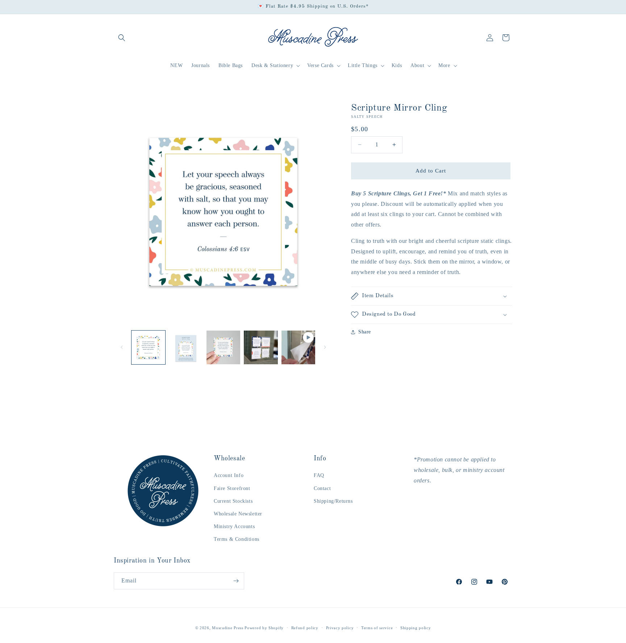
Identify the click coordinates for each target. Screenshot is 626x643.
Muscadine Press (227, 628)
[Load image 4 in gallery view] (260, 347)
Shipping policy (415, 628)
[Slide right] (325, 347)
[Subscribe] (236, 580)
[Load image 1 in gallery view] (148, 347)
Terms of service (377, 628)
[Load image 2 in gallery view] (186, 347)
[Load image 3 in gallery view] (223, 347)
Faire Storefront (232, 488)
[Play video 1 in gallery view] (298, 347)
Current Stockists (233, 501)
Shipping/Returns (333, 501)
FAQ (319, 475)
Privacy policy (340, 628)
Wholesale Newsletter (238, 514)
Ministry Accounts (234, 526)
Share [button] (364, 332)
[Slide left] (122, 347)
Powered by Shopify (264, 628)
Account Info (228, 475)
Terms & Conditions (236, 539)
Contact (322, 488)
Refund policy (304, 628)
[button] (122, 38)
